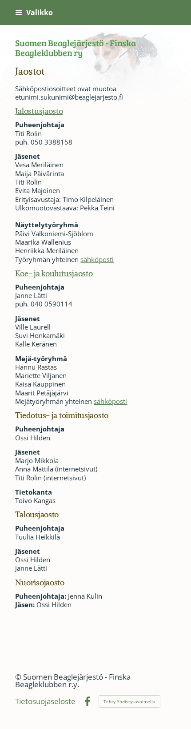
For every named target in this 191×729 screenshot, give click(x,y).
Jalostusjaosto (39, 110)
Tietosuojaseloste (45, 701)
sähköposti (97, 259)
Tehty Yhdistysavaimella (129, 701)
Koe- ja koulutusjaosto (53, 273)
